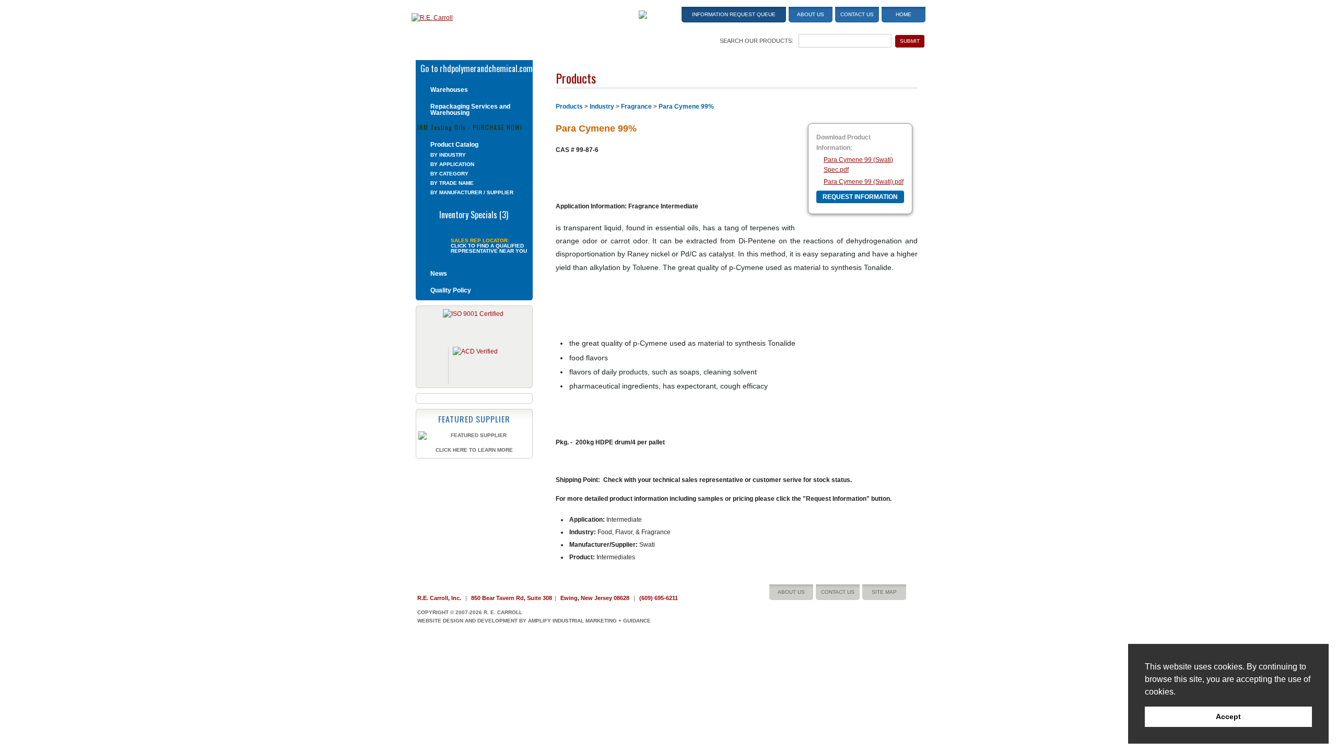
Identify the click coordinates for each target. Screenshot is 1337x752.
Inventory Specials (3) (473, 213)
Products (569, 106)
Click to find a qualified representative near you (489, 248)
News (438, 273)
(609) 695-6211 (658, 598)
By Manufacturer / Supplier (471, 192)
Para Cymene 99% (686, 106)
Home (903, 14)
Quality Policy (450, 290)
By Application (452, 164)
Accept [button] (1228, 716)
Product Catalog (454, 144)
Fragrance (636, 106)
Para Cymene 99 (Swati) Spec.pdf (858, 164)
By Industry (448, 155)
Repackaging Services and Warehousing (470, 109)
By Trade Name (452, 183)
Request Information (860, 197)
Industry (602, 106)
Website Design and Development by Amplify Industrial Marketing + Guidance (534, 621)
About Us (810, 14)
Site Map (884, 592)
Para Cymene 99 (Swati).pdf (864, 181)
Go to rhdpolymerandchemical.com (476, 67)
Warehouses (449, 89)
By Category (449, 174)
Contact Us (857, 14)
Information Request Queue (734, 14)
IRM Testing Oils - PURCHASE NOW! (469, 127)
